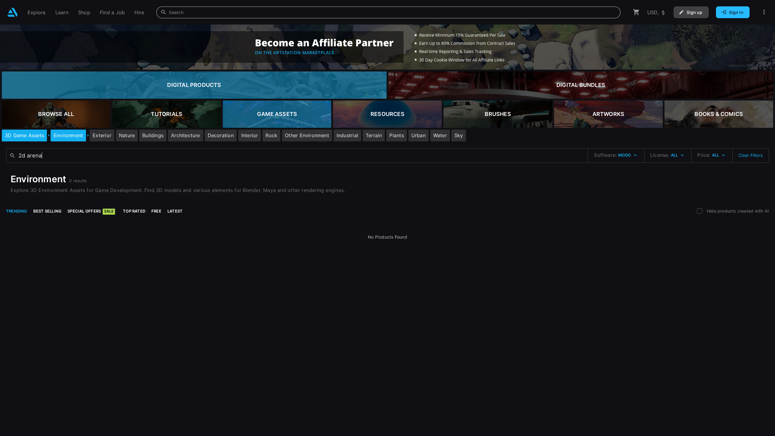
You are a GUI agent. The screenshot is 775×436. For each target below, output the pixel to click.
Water (440, 135)
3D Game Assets (24, 135)
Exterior (102, 135)
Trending (16, 211)
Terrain (374, 135)
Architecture (185, 135)
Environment (68, 135)
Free (156, 211)
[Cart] (636, 12)
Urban (418, 135)
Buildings (152, 135)
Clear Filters (750, 155)
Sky (458, 135)
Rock (271, 135)
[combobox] (388, 12)
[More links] (764, 12)
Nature (127, 135)
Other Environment (307, 135)
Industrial (347, 135)
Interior (249, 135)
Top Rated (134, 211)
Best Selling (47, 211)
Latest (175, 211)
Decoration (221, 135)
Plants (396, 135)
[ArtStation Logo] (12, 12)
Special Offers (91, 211)
